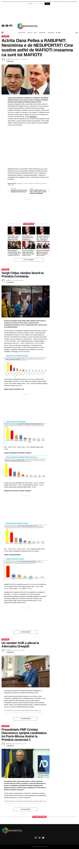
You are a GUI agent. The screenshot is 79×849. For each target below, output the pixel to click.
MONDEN (58, 32)
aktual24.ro (33, 116)
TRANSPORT (42, 32)
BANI (35, 32)
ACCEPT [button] (47, 3)
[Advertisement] (39, 11)
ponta (45, 183)
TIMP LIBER (51, 32)
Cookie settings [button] (39, 3)
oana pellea (38, 183)
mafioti (31, 183)
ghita (26, 183)
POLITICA (29, 32)
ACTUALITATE (21, 32)
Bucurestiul (11, 61)
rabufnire (11, 184)
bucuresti (21, 183)
